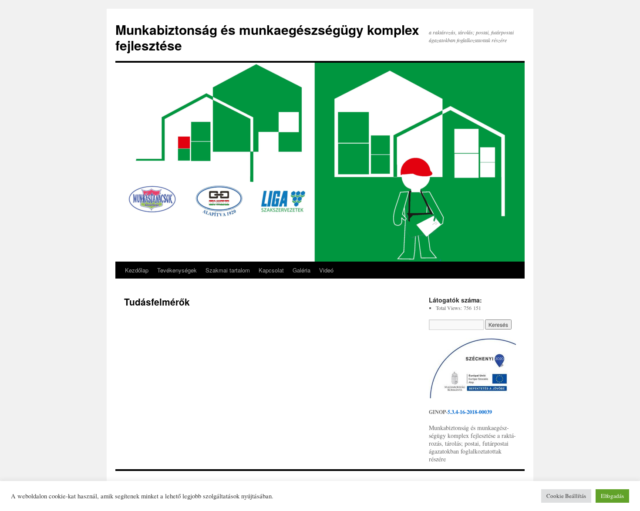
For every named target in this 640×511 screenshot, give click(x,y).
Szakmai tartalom (227, 270)
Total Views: (450, 307)
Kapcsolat (271, 270)
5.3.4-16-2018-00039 (470, 412)
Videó (326, 270)
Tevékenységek (177, 270)
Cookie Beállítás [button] (566, 496)
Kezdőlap (136, 270)
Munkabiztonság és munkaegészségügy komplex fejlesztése (267, 37)
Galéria (301, 270)
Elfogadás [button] (612, 496)
